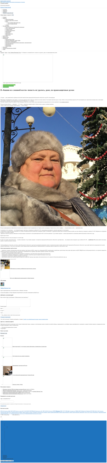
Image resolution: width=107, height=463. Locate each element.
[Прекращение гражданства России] (8, 365)
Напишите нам (4, 333)
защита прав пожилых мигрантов (76, 412)
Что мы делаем (6, 26)
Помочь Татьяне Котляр (6, 7)
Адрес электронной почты (5, 398)
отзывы (7, 24)
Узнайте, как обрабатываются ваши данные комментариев (35, 319)
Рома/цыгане (8, 44)
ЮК (93, 411)
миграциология (102, 412)
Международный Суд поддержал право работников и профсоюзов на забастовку (30, 346)
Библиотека (5, 38)
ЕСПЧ (14, 411)
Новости (5, 18)
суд (9, 413)
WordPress (22, 414)
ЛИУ (44, 411)
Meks (11, 414)
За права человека (4, 3)
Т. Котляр (67, 411)
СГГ (4, 259)
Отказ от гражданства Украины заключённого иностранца (15, 391)
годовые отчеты (8, 29)
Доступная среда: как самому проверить (21, 356)
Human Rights (8, 46)
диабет (20, 412)
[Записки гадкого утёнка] (8, 384)
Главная (4, 17)
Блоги (6, 21)
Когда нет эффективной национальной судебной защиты (22, 278)
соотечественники (4, 413)
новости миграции (9, 19)
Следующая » (3, 328)
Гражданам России (9, 43)
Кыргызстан (38, 411)
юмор (4, 49)
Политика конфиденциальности (10, 419)
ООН (54, 411)
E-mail (2, 310)
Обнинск (57, 411)
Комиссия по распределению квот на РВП (12, 392)
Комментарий (3, 306)
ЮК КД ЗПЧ (97, 411)
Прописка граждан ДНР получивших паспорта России (14, 389)
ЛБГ (41, 411)
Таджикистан (72, 411)
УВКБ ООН (77, 411)
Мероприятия (8, 31)
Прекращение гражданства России (20, 365)
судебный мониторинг (10, 30)
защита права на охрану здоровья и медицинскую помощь (34, 412)
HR (1, 411)
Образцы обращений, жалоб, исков (12, 40)
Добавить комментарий (6, 96)
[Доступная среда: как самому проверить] (8, 356)
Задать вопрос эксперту (6, 1)
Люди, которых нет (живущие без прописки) (14, 27)
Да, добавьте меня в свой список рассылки (11, 315)
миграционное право (9, 39)
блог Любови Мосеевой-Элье (14, 22)
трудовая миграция (28, 413)
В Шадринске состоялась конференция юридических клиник (23, 268)
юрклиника (7, 32)
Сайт (1, 312)
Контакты (5, 47)
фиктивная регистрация (37, 413)
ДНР (11, 411)
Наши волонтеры (9, 33)
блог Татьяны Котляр (12, 23)
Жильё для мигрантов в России (9, 390)
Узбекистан (83, 411)
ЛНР (46, 411)
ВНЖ (9, 411)
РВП (61, 411)
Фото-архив (7, 34)
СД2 (63, 411)
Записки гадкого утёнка (18, 384)
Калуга (33, 411)
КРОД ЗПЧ (5, 36)
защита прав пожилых (64, 412)
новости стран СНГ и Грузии (11, 20)
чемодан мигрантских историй (9, 48)
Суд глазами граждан (64, 102)
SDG (3, 411)
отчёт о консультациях (10, 28)
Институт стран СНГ (19, 411)
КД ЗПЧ (25, 411)
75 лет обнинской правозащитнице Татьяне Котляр (23, 375)
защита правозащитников (8, 86)
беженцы (101, 411)
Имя (1, 308)
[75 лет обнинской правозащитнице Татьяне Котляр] (8, 375)
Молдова (51, 411)
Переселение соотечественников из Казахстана (13, 393)
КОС (1, 259)
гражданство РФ (4, 412)
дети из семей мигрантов (13, 412)
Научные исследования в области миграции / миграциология (18, 42)
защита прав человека (89, 412)
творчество (21, 413)
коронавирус (95, 412)
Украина (88, 411)
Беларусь (6, 411)
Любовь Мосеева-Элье (8, 94)
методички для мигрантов (10, 41)
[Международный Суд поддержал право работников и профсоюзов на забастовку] (8, 346)
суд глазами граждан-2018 (10, 259)
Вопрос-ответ (6, 37)
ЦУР (91, 411)
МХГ (48, 411)
